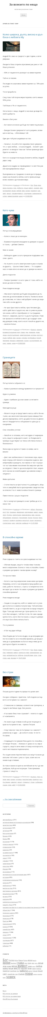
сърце (26, 341)
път (40, 779)
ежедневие (29, 512)
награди (6, 899)
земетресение (25, 335)
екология (6, 842)
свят (4, 193)
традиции (6, 940)
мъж (11, 968)
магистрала (17, 515)
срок (35, 655)
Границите (9, 357)
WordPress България (10, 999)
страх (32, 782)
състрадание (34, 341)
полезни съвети (9, 913)
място (17, 968)
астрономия (7, 828)
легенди (6, 883)
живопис (6, 850)
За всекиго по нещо (23, 4)
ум (41, 341)
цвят (14, 785)
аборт (33, 509)
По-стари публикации (12, 799)
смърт (9, 193)
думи (38, 332)
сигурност (38, 520)
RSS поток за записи (10, 994)
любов (18, 191)
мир (23, 191)
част (4, 977)
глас (14, 188)
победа (20, 655)
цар (8, 658)
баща (20, 960)
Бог (32, 185)
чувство (19, 523)
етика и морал (8, 844)
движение (20, 512)
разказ (16, 185)
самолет (14, 782)
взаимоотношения (10, 332)
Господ (11, 960)
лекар (13, 191)
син (16, 974)
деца (40, 962)
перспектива (27, 779)
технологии (7, 938)
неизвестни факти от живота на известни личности (22, 907)
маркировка (26, 515)
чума (14, 343)
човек (9, 343)
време (6, 963)
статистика (7, 523)
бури (35, 185)
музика (5, 896)
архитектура (7, 825)
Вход (4, 991)
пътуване (6, 782)
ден (32, 963)
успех (5, 196)
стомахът (26, 782)
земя (30, 966)
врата (34, 960)
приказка (6, 918)
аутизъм (6, 831)
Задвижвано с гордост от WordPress (15, 1013)
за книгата (7, 855)
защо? (5, 858)
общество (6, 910)
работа (24, 970)
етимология (7, 847)
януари (13, 658)
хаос (4, 343)
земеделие (7, 864)
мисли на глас (8, 888)
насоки (37, 515)
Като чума (8, 210)
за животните (8, 853)
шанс (21, 196)
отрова (24, 338)
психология (7, 924)
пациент (34, 191)
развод (12, 520)
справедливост (17, 193)
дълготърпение (13, 335)
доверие (32, 332)
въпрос (10, 188)
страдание (28, 193)
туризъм (6, 943)
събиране (39, 782)
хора (29, 973)
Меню (23, 15)
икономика (7, 872)
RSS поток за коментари (12, 996)
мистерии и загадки (10, 891)
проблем (13, 971)
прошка (13, 341)
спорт (5, 935)
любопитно (7, 886)
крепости (22, 653)
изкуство (6, 866)
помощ (38, 969)
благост (33, 330)
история (6, 877)
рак (39, 191)
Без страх (8, 672)
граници (13, 512)
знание (36, 188)
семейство (6, 929)
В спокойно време (13, 537)
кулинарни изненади (10, 880)
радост (30, 971)
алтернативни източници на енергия (16, 822)
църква (39, 974)
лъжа (5, 338)
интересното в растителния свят (15, 875)
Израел (5, 869)
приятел (36, 779)
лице (33, 966)
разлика (19, 520)
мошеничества (8, 894)
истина (33, 335)
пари (34, 968)
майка (5, 968)
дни (26, 332)
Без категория (8, 833)
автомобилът (8, 820)
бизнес (5, 836)
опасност (15, 518)
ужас (9, 785)
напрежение (34, 653)
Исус (16, 960)
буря (35, 650)
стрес (5, 658)
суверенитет (37, 193)
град (29, 963)
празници (6, 916)
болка (25, 960)
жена (14, 966)
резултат (25, 520)
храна (35, 974)
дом (38, 777)
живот (31, 188)
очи (30, 968)
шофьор (25, 523)
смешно (5, 932)
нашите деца (7, 905)
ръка (35, 971)
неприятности (12, 655)
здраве (5, 861)
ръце (32, 520)
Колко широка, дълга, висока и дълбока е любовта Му (23, 36)
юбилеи (5, 946)
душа (26, 188)
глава (23, 332)
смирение (19, 341)
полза (30, 518)
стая (39, 655)
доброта (20, 188)
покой (38, 338)
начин (27, 191)
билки (5, 839)
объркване (7, 518)
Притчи (5, 921)
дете (36, 963)
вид (18, 332)
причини (6, 341)
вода (30, 960)
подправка (32, 338)
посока (35, 518)
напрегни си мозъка (10, 902)
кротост (40, 335)
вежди (39, 330)
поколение (23, 518)
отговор (19, 779)
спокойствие (28, 655)
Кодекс (9, 515)
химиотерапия (13, 196)
